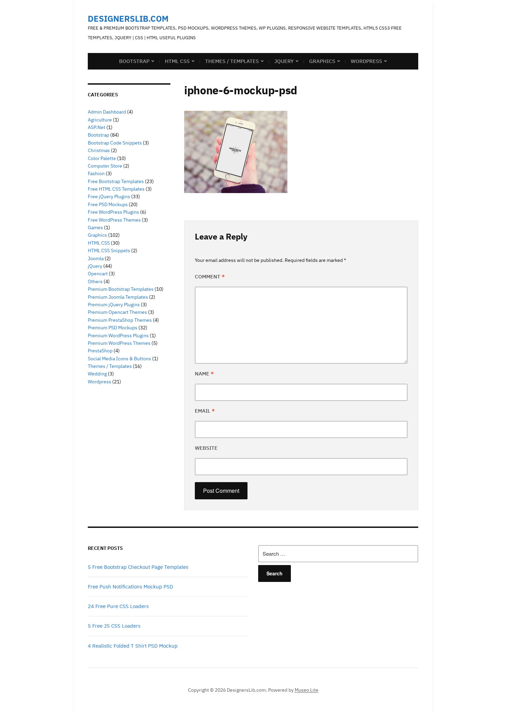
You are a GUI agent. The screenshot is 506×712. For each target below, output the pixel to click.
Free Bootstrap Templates (116, 181)
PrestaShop (100, 351)
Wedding (97, 374)
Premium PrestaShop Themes (120, 320)
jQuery (284, 61)
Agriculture (100, 120)
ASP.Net (96, 127)
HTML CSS (177, 61)
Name (204, 373)
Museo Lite (306, 690)
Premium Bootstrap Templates (121, 289)
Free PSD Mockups (108, 204)
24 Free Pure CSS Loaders (118, 606)
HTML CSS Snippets (109, 250)
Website (206, 448)
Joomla (96, 258)
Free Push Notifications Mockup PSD (130, 586)
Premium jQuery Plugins (114, 304)
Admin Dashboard (107, 112)
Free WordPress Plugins (113, 212)
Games (95, 227)
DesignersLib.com (128, 18)
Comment (210, 276)
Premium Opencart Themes (117, 312)
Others (95, 281)
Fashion (96, 173)
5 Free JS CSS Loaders (114, 626)
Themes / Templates (232, 61)
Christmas (99, 150)
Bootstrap (134, 61)
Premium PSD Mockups (112, 328)
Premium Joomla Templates (118, 297)
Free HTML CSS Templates (116, 189)
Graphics (322, 61)
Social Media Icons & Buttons (119, 358)
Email (205, 410)
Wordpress (99, 382)
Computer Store (105, 166)
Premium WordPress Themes (119, 343)
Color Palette (102, 158)
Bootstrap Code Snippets (115, 143)
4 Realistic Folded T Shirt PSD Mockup (133, 645)
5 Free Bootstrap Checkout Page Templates (138, 567)
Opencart (98, 273)
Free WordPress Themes (114, 220)
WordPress (366, 61)
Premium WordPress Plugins (118, 335)
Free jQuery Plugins (109, 196)
